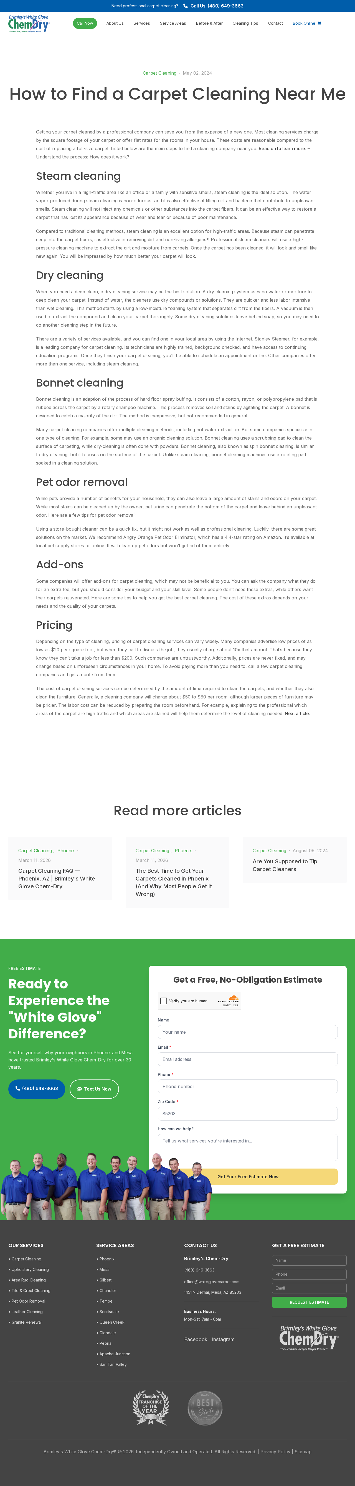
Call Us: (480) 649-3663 (217, 6)
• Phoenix (105, 1259)
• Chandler (106, 1290)
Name (163, 1020)
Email (164, 1047)
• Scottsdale (107, 1311)
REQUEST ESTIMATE (309, 1302)
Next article (297, 713)
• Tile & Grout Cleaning (29, 1290)
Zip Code (168, 1101)
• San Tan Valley (111, 1364)
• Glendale (106, 1332)
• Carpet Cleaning (24, 1259)
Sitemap (303, 1451)
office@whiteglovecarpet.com (211, 1281)
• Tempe (104, 1301)
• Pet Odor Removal (26, 1301)
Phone (166, 1074)
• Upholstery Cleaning (28, 1269)
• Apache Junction (113, 1353)
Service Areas (173, 23)
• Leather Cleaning (25, 1311)
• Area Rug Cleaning (27, 1280)
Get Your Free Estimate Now (247, 1176)
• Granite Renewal (25, 1322)
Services (142, 23)
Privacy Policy (275, 1451)
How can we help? (176, 1128)
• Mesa (103, 1269)
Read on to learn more (282, 148)
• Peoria (103, 1343)
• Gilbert (103, 1280)
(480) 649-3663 (199, 1270)
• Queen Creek (110, 1322)
